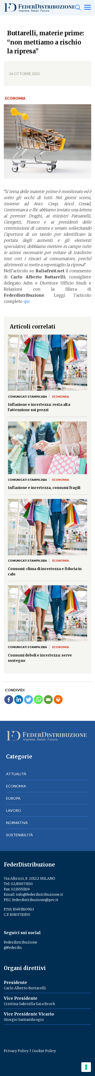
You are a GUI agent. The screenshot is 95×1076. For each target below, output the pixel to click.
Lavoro (13, 810)
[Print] (58, 699)
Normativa (17, 822)
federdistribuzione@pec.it (35, 900)
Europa (13, 798)
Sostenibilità (19, 835)
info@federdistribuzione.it (39, 894)
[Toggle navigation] (87, 8)
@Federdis (13, 947)
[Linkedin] (18, 699)
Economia (15, 98)
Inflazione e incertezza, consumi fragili (44, 487)
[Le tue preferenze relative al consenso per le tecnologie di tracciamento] (86, 1067)
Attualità (16, 774)
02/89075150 (22, 883)
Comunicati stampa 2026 (27, 396)
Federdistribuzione (20, 942)
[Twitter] (28, 699)
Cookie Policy (44, 1051)
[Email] (48, 699)
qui (27, 301)
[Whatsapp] (38, 699)
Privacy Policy (16, 1051)
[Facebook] (8, 699)
